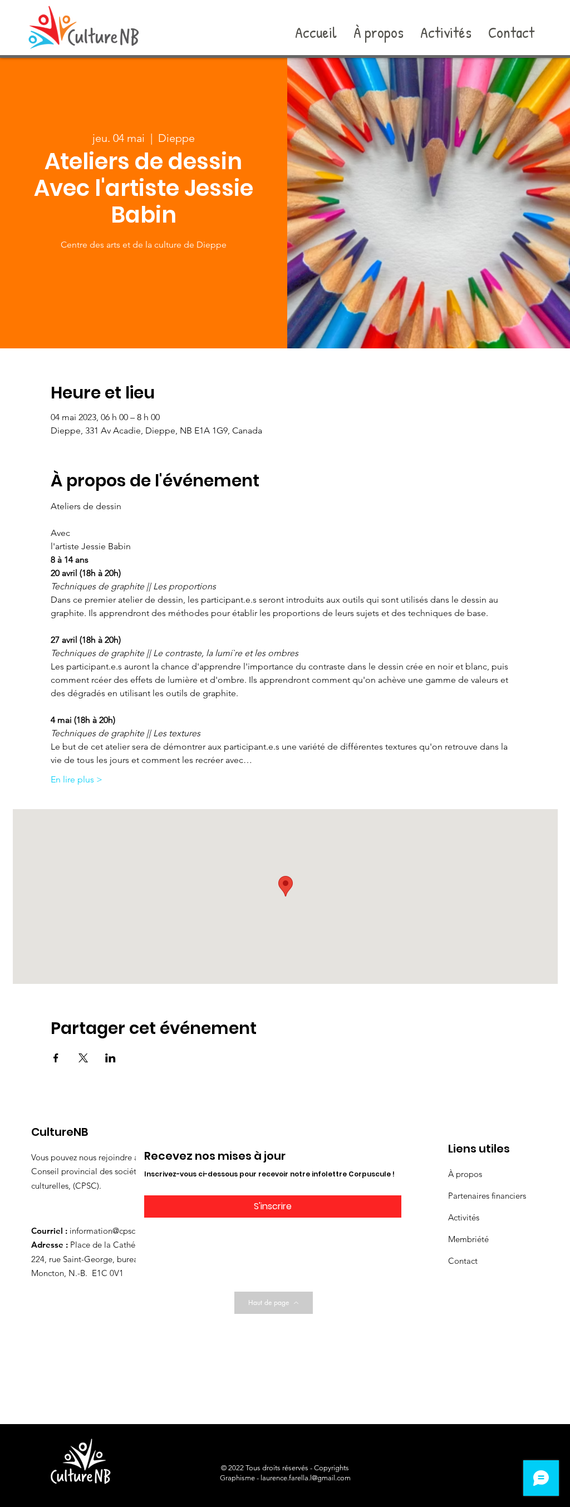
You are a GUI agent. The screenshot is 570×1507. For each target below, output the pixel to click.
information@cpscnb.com (116, 1230)
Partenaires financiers (487, 1195)
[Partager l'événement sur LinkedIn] (110, 1057)
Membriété (468, 1239)
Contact (463, 1260)
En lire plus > (76, 779)
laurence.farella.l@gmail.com (306, 1478)
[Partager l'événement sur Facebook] (56, 1057)
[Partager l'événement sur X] (83, 1057)
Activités (463, 1217)
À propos (465, 1174)
